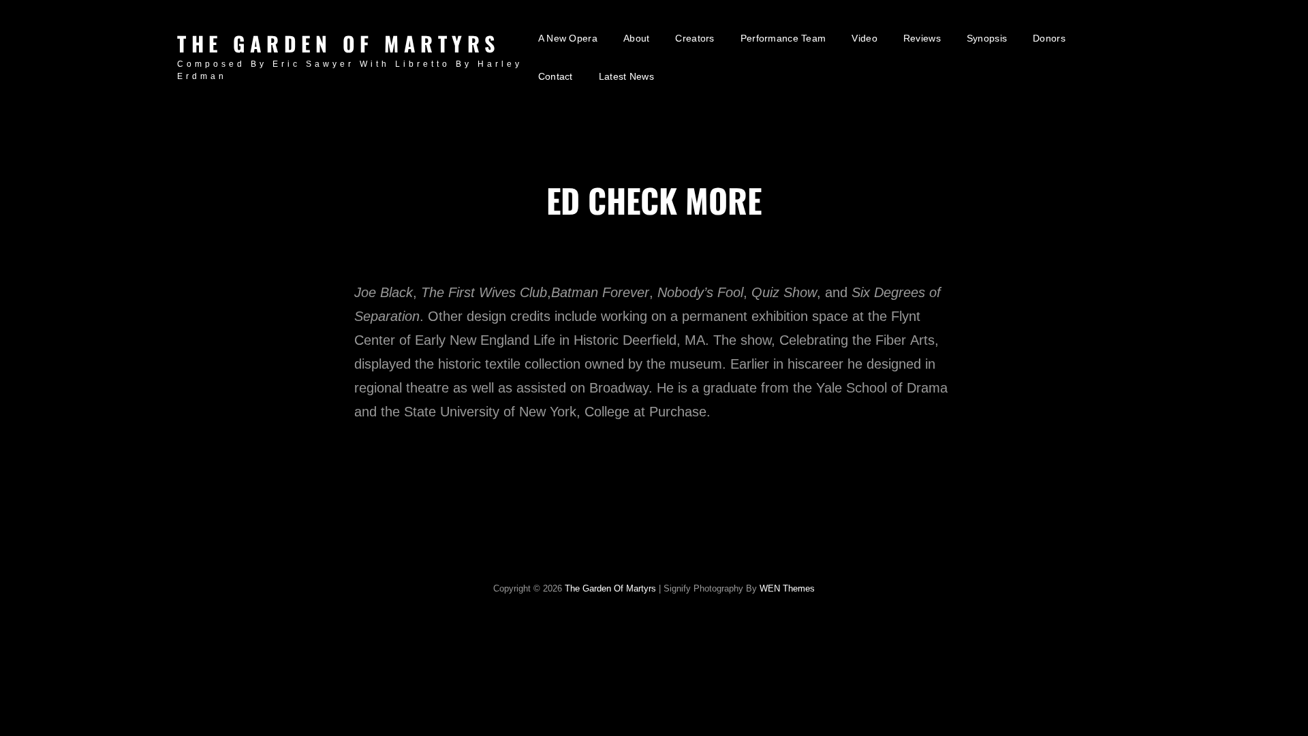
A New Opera (567, 38)
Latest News (626, 76)
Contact (555, 76)
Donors (1049, 38)
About (636, 38)
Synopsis (987, 38)
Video (864, 38)
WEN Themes (787, 588)
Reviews (922, 38)
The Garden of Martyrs (338, 43)
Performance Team (783, 38)
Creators (694, 38)
